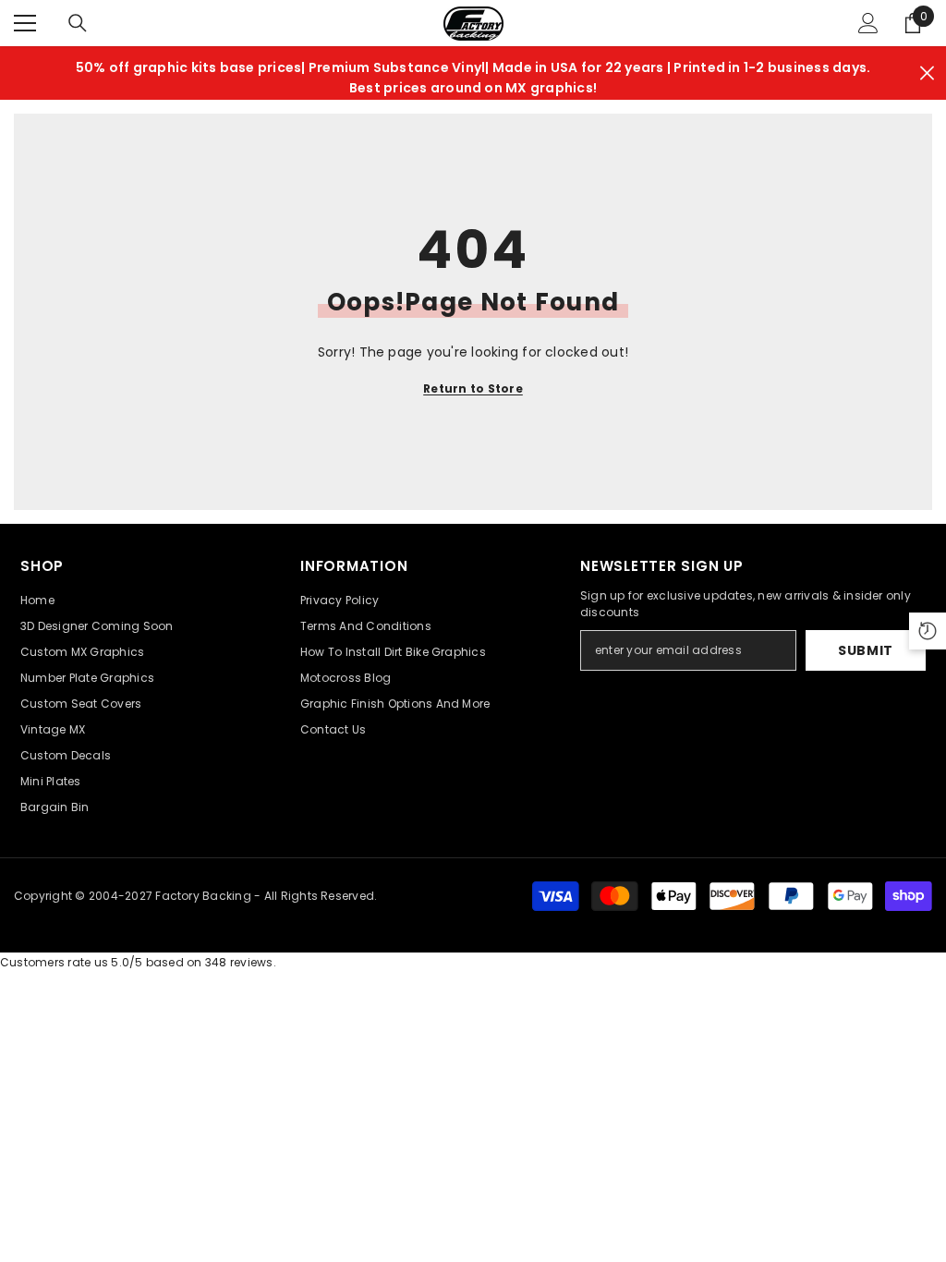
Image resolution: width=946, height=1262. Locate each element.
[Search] (78, 23)
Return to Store (473, 388)
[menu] (25, 23)
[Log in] (868, 23)
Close (927, 73)
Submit (865, 650)
